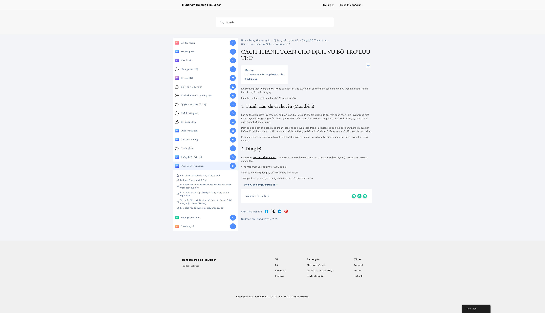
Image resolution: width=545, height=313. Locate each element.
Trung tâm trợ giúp (350, 5)
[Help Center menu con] (362, 5)
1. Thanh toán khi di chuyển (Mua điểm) (265, 74)
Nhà (243, 40)
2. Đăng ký (252, 79)
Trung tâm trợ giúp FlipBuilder (201, 5)
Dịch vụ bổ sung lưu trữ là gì (259, 184)
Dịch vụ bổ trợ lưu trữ (285, 40)
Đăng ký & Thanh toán (314, 40)
